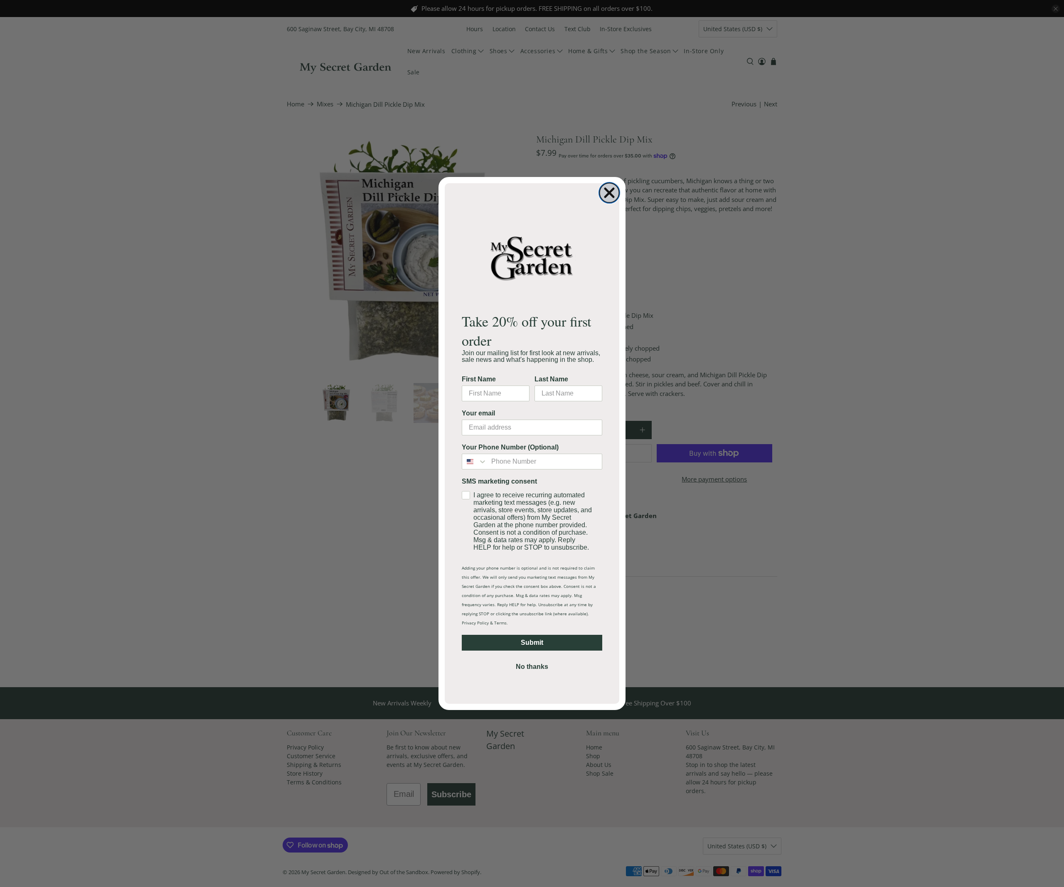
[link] (532, 257)
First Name (479, 379)
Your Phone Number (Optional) (510, 447)
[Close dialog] (609, 192)
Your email (478, 413)
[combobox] (474, 461)
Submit (532, 642)
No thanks (532, 666)
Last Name (551, 379)
